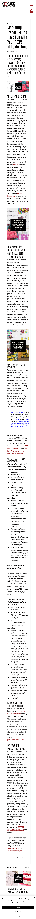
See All (27, 867)
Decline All (18, 912)
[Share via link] (22, 857)
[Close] (33, 898)
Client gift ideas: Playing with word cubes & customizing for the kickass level (17, 890)
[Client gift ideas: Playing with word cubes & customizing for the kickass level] (18, 878)
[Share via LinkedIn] (18, 857)
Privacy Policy (16, 903)
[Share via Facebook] (8, 857)
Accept (18, 908)
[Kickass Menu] (31, 5)
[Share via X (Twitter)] (13, 857)
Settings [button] (18, 916)
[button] (31, 11)
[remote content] (18, 419)
